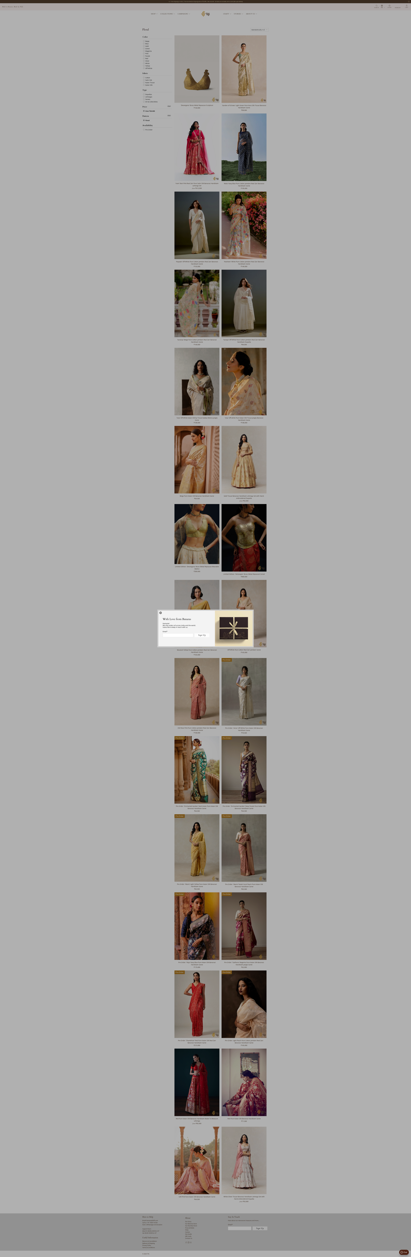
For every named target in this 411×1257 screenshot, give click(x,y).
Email (165, 631)
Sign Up (202, 635)
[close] (160, 613)
